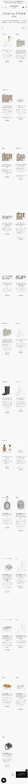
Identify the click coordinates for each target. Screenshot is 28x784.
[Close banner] (26, 2)
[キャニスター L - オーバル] (21, 388)
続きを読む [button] (23, 22)
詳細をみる (20, 2)
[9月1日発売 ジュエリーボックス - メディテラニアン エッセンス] (7, 626)
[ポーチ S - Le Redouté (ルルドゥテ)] (21, 213)
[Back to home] (14, 7)
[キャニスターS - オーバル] (21, 330)
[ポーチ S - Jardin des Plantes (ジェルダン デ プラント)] (7, 330)
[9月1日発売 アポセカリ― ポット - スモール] (21, 626)
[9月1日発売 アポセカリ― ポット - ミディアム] (21, 565)
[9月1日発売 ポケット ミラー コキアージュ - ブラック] (7, 744)
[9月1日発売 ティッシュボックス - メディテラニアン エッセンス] (21, 684)
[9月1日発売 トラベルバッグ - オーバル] (7, 504)
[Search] (5, 7)
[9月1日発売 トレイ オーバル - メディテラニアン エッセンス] (21, 504)
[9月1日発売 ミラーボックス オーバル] (7, 684)
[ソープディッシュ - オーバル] (21, 96)
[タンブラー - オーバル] (7, 41)
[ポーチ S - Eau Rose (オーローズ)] (21, 155)
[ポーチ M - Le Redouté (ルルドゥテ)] (7, 155)
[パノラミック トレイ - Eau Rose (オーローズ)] (7, 213)
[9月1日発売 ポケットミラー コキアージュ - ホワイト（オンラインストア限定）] (7, 565)
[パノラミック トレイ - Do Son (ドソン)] (7, 273)
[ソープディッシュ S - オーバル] (21, 447)
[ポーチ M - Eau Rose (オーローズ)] (7, 96)
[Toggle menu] (2, 7)
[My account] (23, 7)
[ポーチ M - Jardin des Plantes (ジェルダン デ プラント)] (21, 41)
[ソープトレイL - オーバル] (7, 447)
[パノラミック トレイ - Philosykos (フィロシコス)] (21, 273)
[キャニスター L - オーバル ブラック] (7, 388)
